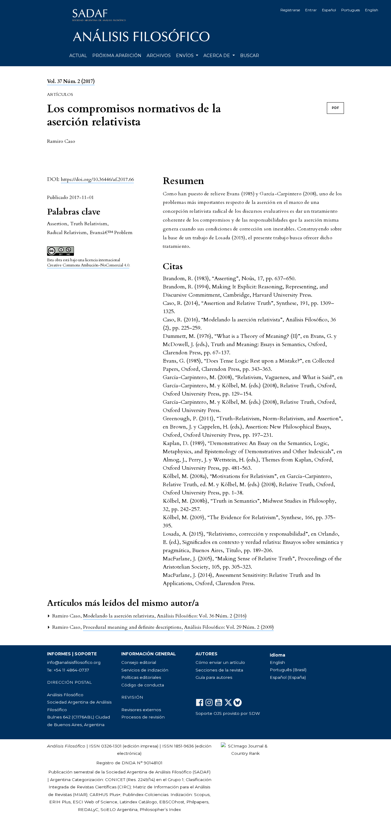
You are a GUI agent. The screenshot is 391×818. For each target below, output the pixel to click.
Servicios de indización (144, 670)
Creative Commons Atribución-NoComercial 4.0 (88, 265)
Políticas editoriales (141, 677)
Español (329, 10)
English (371, 10)
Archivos (159, 55)
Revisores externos (141, 709)
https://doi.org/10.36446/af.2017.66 (97, 179)
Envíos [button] (185, 55)
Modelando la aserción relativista (119, 616)
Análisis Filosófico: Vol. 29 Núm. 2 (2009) (229, 627)
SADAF (201, 771)
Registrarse (290, 10)
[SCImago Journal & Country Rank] (245, 749)
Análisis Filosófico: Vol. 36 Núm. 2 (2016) (202, 616)
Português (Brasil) (288, 669)
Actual (78, 55)
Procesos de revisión (143, 717)
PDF (335, 108)
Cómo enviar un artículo (220, 662)
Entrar (311, 10)
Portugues (350, 10)
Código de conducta (142, 684)
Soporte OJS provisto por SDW (228, 713)
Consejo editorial (138, 662)
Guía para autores (214, 677)
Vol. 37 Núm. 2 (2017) (71, 81)
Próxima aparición (116, 55)
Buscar (249, 55)
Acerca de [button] (217, 55)
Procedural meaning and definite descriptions (133, 627)
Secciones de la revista (219, 670)
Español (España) (288, 677)
